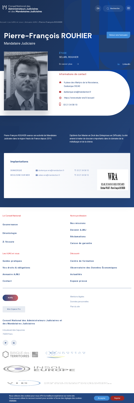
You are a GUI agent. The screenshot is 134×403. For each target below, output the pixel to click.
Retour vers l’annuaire (118, 35)
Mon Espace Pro (14, 309)
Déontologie (10, 233)
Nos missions (78, 223)
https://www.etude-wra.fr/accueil (79, 98)
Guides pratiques (12, 261)
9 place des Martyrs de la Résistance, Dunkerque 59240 (81, 84)
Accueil (3, 22)
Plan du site (75, 307)
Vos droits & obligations (16, 267)
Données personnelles (79, 302)
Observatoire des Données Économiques (93, 267)
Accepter (101, 398)
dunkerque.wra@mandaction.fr (77, 92)
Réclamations (78, 236)
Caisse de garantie (81, 243)
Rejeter (117, 398)
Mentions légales (77, 297)
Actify (10, 298)
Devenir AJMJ (78, 230)
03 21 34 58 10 (70, 104)
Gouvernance (10, 224)
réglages (12, 400)
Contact (7, 281)
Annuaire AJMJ (31, 22)
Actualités (76, 274)
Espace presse (78, 281)
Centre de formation (82, 261)
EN (98, 8)
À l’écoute (8, 242)
